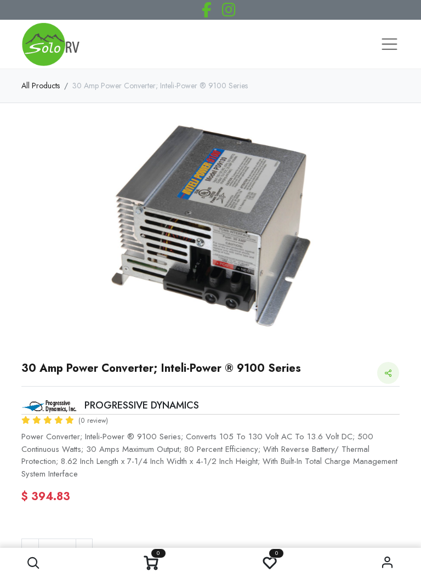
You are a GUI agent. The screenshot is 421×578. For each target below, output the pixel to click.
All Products (40, 85)
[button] (33, 563)
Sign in (388, 563)
